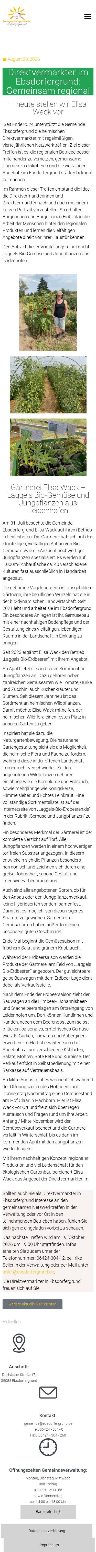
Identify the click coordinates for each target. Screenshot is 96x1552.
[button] (87, 16)
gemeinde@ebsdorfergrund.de (48, 1423)
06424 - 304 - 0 (51, 1429)
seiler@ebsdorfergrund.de (28, 1272)
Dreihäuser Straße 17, (19, 1375)
